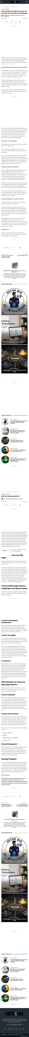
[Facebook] (5, 1029)
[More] (19, 22)
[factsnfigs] (14, 1)
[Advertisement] (14, 41)
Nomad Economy (13, 457)
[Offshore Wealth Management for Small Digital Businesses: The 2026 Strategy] (5, 459)
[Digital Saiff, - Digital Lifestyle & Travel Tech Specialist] (2, 16)
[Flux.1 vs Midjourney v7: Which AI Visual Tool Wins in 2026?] (5, 450)
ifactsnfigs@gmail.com (14, 1025)
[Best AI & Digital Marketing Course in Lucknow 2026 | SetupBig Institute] (14, 300)
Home (2, 6)
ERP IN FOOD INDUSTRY (23, 255)
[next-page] (4, 376)
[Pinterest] (16, 1029)
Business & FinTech (14, 339)
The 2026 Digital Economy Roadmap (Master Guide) (14, 371)
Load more (14, 465)
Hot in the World (14, 6)
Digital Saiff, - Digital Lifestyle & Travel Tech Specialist (14, 16)
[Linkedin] (12, 1029)
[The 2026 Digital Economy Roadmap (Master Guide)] (14, 359)
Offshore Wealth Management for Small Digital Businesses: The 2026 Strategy (18, 460)
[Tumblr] (20, 1029)
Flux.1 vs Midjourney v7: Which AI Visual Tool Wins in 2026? (18, 450)
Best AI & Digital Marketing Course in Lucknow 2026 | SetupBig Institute (14, 312)
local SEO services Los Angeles (7, 63)
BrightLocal (16, 158)
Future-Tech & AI (13, 448)
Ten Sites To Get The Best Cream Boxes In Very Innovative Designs (7, 256)
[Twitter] (23, 1029)
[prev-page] (2, 376)
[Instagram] (9, 1029)
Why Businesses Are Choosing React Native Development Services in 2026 (14, 342)
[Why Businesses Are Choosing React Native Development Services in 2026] (14, 329)
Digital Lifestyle (7, 6)
